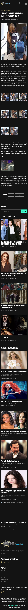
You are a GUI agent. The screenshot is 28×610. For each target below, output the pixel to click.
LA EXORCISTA (5, 338)
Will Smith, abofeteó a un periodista (13, 522)
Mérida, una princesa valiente (11, 401)
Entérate (3, 577)
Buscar (3, 206)
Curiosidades (4, 579)
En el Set (3, 570)
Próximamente (5, 572)
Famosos (3, 581)
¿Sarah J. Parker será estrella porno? (14, 372)
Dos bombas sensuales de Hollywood (14, 431)
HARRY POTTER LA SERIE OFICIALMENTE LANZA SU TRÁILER (13, 307)
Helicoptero (19, 195)
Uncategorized (6, 10)
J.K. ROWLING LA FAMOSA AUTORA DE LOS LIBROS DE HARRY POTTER (13, 275)
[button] (26, 4)
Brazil (11, 195)
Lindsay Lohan (6, 199)
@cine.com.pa (7, 592)
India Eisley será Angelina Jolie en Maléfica (13, 492)
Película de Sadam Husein (10, 461)
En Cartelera (4, 575)
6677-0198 (5, 562)
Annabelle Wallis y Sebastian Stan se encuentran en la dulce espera (13, 243)
